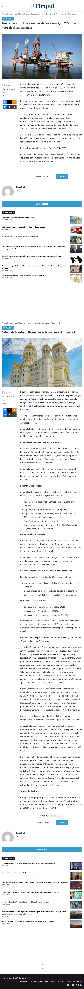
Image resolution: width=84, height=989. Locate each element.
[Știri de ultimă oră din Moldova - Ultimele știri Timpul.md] (42, 6)
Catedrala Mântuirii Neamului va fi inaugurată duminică (19, 217)
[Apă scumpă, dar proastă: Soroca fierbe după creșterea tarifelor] (76, 278)
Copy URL (62, 177)
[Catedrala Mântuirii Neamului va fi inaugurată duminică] (76, 220)
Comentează (42, 203)
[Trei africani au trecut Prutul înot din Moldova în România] (76, 240)
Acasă (5, 14)
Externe (52, 981)
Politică (33, 981)
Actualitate (13, 14)
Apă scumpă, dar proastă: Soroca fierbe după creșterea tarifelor (23, 276)
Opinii (39, 981)
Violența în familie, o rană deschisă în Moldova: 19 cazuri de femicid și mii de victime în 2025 (31, 256)
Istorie (45, 981)
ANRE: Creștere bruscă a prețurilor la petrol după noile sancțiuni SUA (24, 227)
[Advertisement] (42, 301)
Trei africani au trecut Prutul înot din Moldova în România (20, 237)
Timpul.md (9, 85)
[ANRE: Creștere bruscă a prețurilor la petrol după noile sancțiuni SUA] (76, 230)
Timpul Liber (70, 981)
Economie (60, 981)
